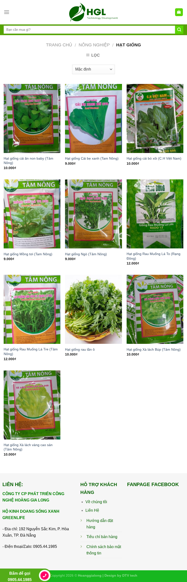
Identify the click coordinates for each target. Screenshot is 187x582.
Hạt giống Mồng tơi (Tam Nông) (28, 254)
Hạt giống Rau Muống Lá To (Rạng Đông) (153, 256)
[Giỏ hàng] (179, 12)
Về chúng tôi (96, 502)
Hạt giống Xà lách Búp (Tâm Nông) (154, 349)
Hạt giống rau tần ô (80, 349)
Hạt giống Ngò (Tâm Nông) (86, 254)
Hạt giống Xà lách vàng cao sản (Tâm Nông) (28, 447)
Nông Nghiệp (94, 44)
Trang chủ (59, 44)
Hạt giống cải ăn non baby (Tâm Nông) (28, 160)
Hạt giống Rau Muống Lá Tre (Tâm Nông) (31, 351)
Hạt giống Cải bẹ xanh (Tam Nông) (92, 158)
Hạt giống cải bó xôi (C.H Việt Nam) (154, 158)
